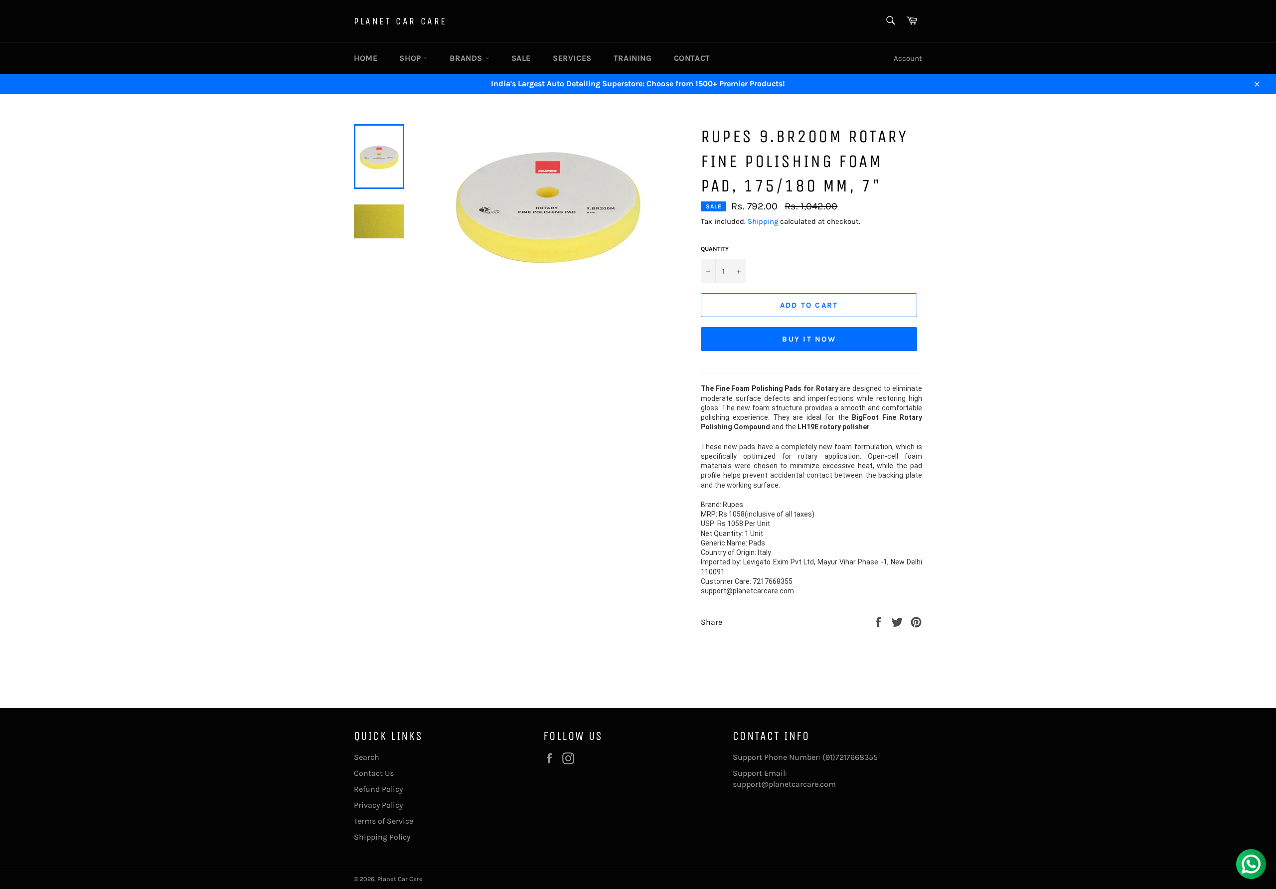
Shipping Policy (382, 837)
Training (633, 58)
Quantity (715, 248)
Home (365, 58)
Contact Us (374, 773)
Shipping (763, 221)
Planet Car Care (400, 21)
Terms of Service (383, 821)
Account (908, 58)
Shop (411, 58)
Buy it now (809, 339)
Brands (467, 58)
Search (366, 757)
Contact (692, 58)
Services (572, 58)
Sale (521, 58)
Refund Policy (378, 789)
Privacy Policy (378, 805)
